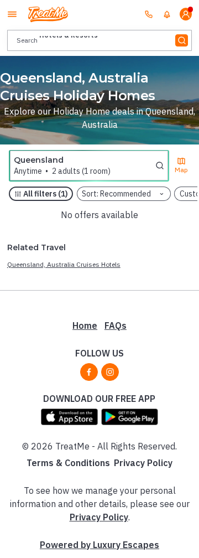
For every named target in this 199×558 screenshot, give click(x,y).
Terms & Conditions (68, 462)
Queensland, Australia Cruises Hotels (64, 264)
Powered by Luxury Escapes (99, 544)
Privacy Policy (143, 462)
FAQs (115, 325)
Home (84, 325)
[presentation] (99, 40)
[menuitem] (167, 14)
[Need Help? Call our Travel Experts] (149, 14)
